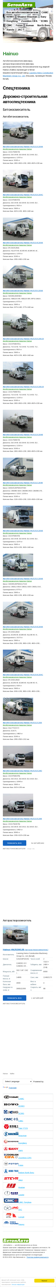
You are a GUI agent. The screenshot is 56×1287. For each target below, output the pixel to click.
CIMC (9, 25)
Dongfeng (12, 21)
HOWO (10, 17)
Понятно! (44, 1281)
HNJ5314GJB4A (23, 243)
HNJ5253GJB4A (23, 531)
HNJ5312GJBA (22, 722)
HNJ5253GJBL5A (23, 339)
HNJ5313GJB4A (23, 146)
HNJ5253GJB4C (23, 195)
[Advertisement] (28, 885)
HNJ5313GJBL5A (23, 387)
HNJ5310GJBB (22, 819)
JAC (20, 30)
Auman (30, 25)
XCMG (44, 21)
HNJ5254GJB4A (23, 627)
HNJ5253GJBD (22, 771)
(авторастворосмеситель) (25, 950)
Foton (19, 25)
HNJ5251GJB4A (23, 578)
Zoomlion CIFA (29, 21)
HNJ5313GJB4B (23, 434)
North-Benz (44, 25)
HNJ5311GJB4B (23, 483)
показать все (14, 843)
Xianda (10, 30)
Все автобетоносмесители (22, 12)
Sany (43, 17)
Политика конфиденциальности (38, 1257)
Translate (13, 1088)
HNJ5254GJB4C (23, 675)
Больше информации (18, 1284)
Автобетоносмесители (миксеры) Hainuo (17, 149)
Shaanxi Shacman (27, 17)
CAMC (45, 12)
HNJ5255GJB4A (23, 290)
